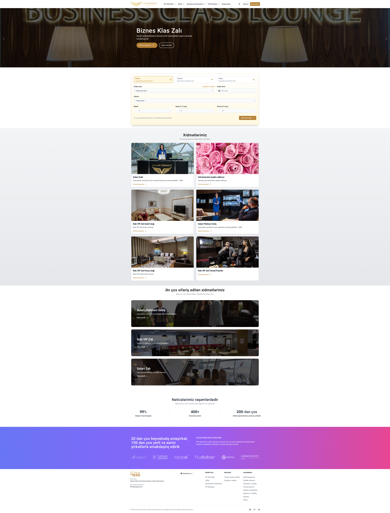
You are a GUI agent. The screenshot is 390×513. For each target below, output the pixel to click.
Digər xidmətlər (166, 48)
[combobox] (173, 91)
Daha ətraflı (141, 318)
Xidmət (136, 96)
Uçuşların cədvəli (209, 86)
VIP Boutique (212, 4)
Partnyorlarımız (248, 487)
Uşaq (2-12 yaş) (181, 106)
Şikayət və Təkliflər (250, 493)
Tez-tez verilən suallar (232, 477)
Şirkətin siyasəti (249, 480)
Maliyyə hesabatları (250, 490)
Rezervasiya (255, 4)
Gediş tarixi (221, 86)
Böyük (136, 106)
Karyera (246, 497)
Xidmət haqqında (145, 48)
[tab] (153, 79)
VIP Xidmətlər (168, 4)
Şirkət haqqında (249, 477)
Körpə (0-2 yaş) (222, 106)
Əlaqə (245, 500)
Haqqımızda (226, 4)
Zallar (180, 4)
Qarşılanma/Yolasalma (195, 4)
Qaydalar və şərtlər (250, 484)
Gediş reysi (138, 86)
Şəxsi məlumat (246, 118)
